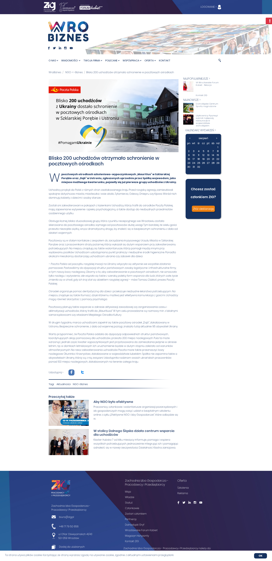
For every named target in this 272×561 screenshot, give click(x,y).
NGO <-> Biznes (74, 72)
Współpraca (131, 60)
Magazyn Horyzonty (137, 536)
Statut (129, 503)
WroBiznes (55, 72)
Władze (129, 497)
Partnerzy (130, 519)
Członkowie (132, 508)
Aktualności (64, 384)
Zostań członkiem (136, 514)
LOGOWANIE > (209, 7)
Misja (128, 491)
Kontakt (164, 60)
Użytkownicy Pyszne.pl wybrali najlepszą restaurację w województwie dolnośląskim (207, 120)
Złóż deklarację (203, 209)
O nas (52, 60)
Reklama (182, 493)
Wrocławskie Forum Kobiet (141, 530)
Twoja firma (91, 60)
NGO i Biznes (80, 384)
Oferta (149, 60)
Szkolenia (183, 488)
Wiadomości (69, 60)
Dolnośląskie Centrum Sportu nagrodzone (207, 105)
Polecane (111, 60)
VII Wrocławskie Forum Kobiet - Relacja (207, 83)
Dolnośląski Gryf (134, 525)
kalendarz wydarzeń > (201, 130)
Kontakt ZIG (201, 95)
